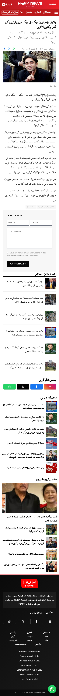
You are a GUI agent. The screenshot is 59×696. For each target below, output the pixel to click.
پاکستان (29, 12)
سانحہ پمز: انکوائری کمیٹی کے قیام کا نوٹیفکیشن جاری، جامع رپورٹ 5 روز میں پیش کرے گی (24, 366)
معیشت (29, 636)
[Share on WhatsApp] (14, 49)
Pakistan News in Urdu (29, 651)
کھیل (13, 636)
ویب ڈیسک (52, 49)
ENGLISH (52, 4)
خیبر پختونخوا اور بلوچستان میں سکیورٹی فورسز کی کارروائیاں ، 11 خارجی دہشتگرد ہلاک (24, 300)
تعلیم (46, 640)
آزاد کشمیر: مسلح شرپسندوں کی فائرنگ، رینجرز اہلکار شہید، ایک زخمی (24, 349)
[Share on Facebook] (5, 49)
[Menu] (56, 13)
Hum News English (29, 679)
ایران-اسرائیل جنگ (9, 12)
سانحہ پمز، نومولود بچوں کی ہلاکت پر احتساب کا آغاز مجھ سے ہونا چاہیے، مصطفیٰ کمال (24, 333)
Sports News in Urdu (29, 656)
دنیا (21, 12)
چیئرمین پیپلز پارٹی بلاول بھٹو (46, 207)
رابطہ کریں (49, 612)
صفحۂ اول (47, 12)
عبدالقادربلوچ (30, 207)
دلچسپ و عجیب (21, 644)
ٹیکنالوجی (38, 644)
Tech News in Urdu (29, 665)
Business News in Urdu (29, 661)
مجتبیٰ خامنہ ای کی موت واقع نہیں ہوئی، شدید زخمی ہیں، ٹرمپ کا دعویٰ (25, 283)
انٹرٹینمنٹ (13, 640)
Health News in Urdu (29, 674)
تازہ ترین (37, 12)
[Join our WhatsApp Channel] (52, 689)
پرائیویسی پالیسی (36, 612)
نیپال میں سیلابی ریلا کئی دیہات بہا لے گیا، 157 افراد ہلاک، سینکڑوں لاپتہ (24, 316)
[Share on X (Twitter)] (9, 49)
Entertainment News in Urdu (29, 670)
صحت (29, 640)
